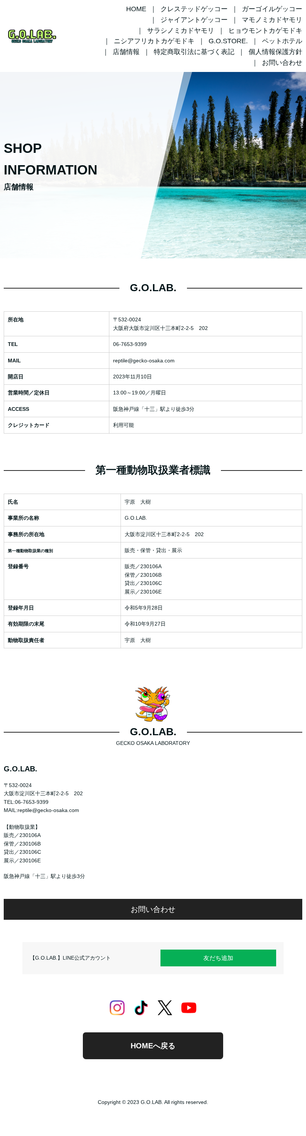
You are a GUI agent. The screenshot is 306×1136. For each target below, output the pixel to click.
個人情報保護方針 (275, 52)
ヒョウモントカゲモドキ (265, 30)
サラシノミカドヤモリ (180, 30)
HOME (136, 9)
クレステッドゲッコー (194, 9)
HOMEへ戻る (153, 1047)
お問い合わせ (282, 62)
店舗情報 (126, 52)
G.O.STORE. (228, 41)
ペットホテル (282, 41)
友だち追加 (218, 958)
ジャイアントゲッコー (194, 19)
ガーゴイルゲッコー (272, 9)
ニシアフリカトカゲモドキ (154, 41)
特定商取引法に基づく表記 (194, 52)
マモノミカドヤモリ (272, 19)
